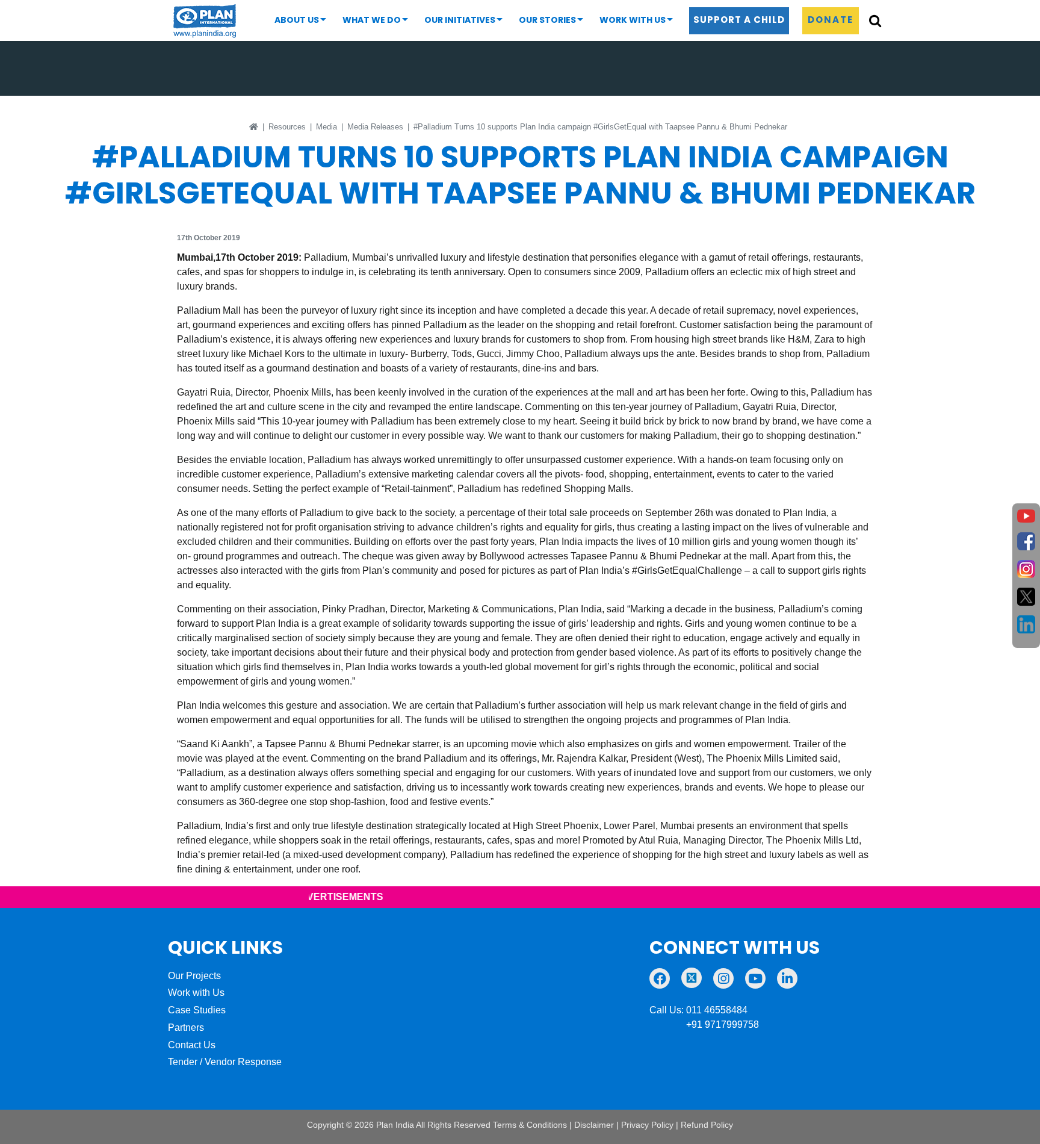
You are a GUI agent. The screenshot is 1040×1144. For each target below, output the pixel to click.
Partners (186, 1027)
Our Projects (194, 976)
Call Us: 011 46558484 (698, 1010)
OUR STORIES (547, 20)
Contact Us (191, 1045)
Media (326, 126)
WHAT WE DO (371, 20)
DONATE (830, 19)
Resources (287, 126)
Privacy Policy (647, 1125)
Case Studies (197, 1010)
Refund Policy (707, 1125)
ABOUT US (296, 20)
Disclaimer (594, 1125)
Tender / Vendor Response (225, 1062)
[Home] (253, 126)
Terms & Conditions (530, 1125)
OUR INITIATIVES (459, 20)
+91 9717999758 (704, 1024)
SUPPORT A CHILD (739, 19)
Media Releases (375, 126)
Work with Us (196, 992)
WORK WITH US (632, 20)
